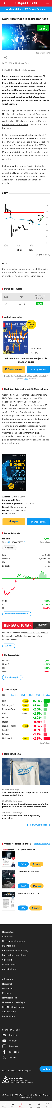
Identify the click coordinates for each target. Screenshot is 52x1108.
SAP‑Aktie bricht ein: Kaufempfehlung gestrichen (21, 816)
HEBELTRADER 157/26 (28, 893)
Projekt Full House (26, 849)
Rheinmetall (7, 738)
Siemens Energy (9, 725)
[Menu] (48, 3)
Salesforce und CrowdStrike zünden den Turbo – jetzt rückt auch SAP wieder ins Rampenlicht (25, 805)
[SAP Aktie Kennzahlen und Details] (26, 582)
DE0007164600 (17, 542)
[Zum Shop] (12, 1104)
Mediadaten (8, 931)
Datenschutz (8, 945)
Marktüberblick (9, 997)
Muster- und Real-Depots (14, 1002)
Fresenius (6, 721)
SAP (4, 57)
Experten (6, 993)
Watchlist (10, 548)
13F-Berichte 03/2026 (28, 871)
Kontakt (13, 1035)
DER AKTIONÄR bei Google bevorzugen (18, 70)
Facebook (14, 1051)
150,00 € (23, 886)
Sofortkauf (18, 369)
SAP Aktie (6, 538)
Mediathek (7, 983)
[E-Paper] (21, 1104)
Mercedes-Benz (8, 709)
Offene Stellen (9, 964)
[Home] (30, 1104)
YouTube (13, 1040)
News (25, 701)
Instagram (14, 1046)
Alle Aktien (7, 979)
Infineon (5, 734)
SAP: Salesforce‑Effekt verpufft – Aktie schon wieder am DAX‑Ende (25, 793)
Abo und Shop (9, 1011)
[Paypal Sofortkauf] (13, 521)
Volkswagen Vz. (8, 705)
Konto (26, 378)
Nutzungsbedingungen (13, 941)
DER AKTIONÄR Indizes (13, 1007)
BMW (4, 700)
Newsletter (7, 988)
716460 (5, 542)
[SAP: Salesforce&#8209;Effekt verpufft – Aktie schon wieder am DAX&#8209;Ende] (26, 771)
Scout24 (5, 730)
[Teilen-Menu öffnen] (39, 1104)
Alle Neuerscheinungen (42, 843)
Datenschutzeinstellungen (15, 955)
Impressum (7, 936)
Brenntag (6, 717)
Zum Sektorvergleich (12, 677)
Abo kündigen (9, 969)
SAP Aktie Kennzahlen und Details (16, 613)
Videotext (7, 959)
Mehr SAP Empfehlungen (38, 825)
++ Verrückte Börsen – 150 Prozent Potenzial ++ (26, 9)
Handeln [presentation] (46, 1069)
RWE (4, 713)
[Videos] (4, 1104)
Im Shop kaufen (38, 369)
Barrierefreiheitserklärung (15, 950)
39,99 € (23, 864)
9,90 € (23, 908)
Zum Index (8, 646)
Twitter (12, 1057)
